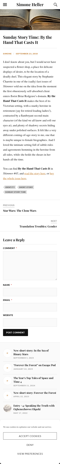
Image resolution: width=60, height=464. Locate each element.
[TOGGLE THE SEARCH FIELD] (55, 4)
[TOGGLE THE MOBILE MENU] (5, 4)
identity (10, 187)
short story (26, 187)
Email (7, 300)
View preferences (30, 453)
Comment (10, 248)
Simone (7, 53)
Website (8, 315)
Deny (30, 444)
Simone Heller (30, 4)
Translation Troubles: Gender (38, 226)
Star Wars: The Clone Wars (19, 210)
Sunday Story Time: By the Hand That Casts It (27, 39)
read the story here (34, 173)
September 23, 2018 (27, 53)
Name (7, 285)
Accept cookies (30, 436)
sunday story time (15, 192)
